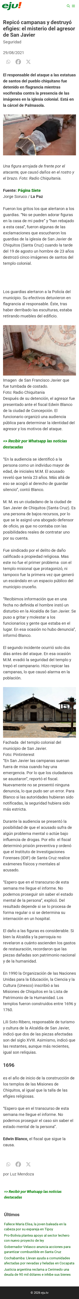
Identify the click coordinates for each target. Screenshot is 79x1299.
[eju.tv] (12, 6)
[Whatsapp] (8, 61)
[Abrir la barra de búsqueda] (68, 6)
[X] (28, 61)
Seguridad (12, 41)
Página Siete (29, 190)
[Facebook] (18, 61)
